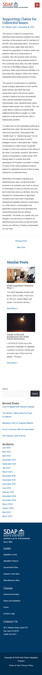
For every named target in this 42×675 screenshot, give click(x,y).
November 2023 (9, 460)
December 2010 (9, 484)
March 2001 (7, 516)
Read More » (12, 308)
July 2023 (6, 468)
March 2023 (7, 472)
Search (5, 389)
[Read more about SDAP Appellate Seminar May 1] (21, 275)
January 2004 (8, 508)
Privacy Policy (27, 665)
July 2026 (6, 448)
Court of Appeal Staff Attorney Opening (18, 407)
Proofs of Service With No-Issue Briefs (18, 429)
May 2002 (6, 512)
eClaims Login (9, 614)
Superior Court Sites (11, 574)
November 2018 (9, 476)
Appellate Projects (11, 561)
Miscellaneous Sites (11, 580)
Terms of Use (14, 665)
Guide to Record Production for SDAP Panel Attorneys (18, 336)
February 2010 (8, 492)
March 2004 (7, 504)
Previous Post (21, 241)
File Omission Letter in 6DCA (14, 436)
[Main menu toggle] (37, 5)
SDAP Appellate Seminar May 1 (20, 286)
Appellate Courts (10, 554)
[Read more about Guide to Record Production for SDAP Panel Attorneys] (21, 322)
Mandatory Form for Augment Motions (17, 423)
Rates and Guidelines (12, 601)
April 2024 (6, 456)
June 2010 (6, 488)
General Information (11, 594)
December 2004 (9, 500)
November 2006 (9, 496)
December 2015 (9, 480)
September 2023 (9, 464)
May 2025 (6, 452)
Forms (6, 607)
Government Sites (11, 567)
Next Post (21, 247)
